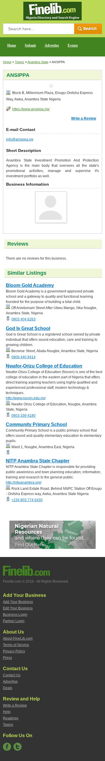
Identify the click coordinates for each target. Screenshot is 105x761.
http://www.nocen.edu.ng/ (26, 398)
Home (11, 45)
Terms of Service (16, 645)
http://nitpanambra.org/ (23, 482)
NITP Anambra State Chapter (37, 460)
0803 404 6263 (23, 319)
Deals (7, 688)
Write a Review (83, 118)
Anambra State (37, 62)
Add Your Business (18, 602)
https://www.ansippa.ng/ (31, 109)
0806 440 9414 (23, 357)
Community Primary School (36, 424)
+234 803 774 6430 (27, 500)
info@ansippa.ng (19, 139)
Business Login (15, 615)
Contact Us (11, 675)
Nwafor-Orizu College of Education (44, 365)
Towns (19, 62)
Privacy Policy (14, 651)
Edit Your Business (18, 608)
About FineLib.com (18, 638)
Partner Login (13, 621)
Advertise (52, 45)
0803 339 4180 (23, 416)
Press (7, 658)
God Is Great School (28, 328)
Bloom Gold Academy (30, 285)
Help (6, 712)
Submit (30, 45)
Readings (10, 718)
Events (73, 45)
